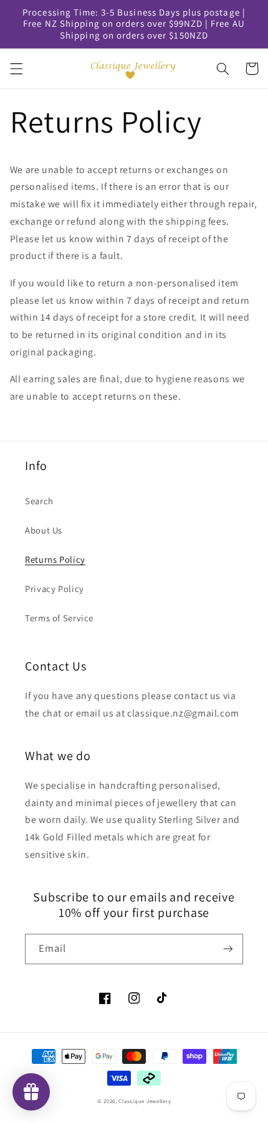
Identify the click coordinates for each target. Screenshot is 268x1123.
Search (39, 501)
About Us (43, 530)
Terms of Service (59, 618)
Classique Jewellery (144, 1101)
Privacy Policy (54, 588)
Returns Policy (55, 559)
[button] (16, 68)
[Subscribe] (228, 949)
